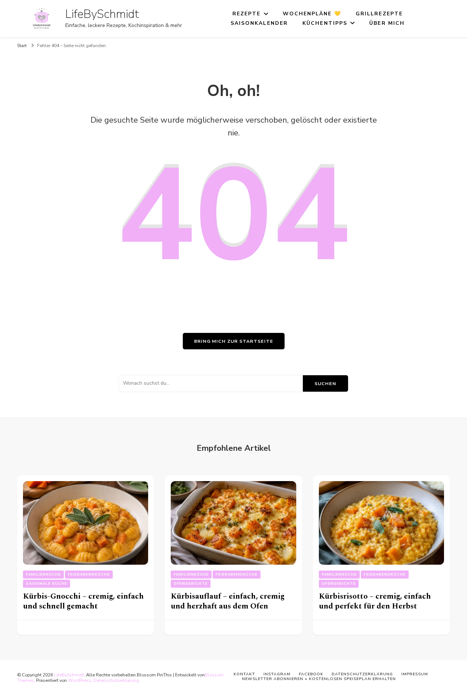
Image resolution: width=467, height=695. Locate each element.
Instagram (276, 674)
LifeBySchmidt (102, 14)
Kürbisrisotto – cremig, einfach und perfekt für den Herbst (375, 601)
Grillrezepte (379, 13)
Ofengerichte (191, 583)
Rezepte (246, 13)
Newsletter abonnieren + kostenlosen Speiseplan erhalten (319, 678)
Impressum (414, 674)
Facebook (311, 674)
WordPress (79, 680)
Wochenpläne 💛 (312, 13)
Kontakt (244, 674)
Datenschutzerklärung (116, 680)
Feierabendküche (89, 574)
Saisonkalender (259, 23)
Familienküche (43, 574)
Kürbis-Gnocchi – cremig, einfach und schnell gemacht (83, 601)
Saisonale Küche (46, 583)
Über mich (387, 23)
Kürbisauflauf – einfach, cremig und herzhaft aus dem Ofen (228, 601)
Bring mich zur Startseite (233, 341)
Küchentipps (324, 23)
